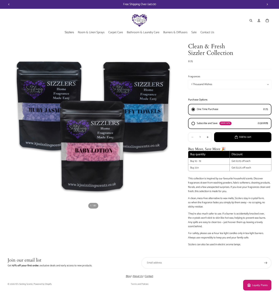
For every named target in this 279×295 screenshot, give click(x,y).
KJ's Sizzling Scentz (24, 284)
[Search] (251, 20)
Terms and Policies (139, 284)
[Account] (259, 20)
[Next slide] (267, 4)
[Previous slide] (9, 4)
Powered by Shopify (43, 284)
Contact (149, 276)
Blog (128, 276)
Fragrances (194, 76)
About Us (138, 276)
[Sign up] (266, 263)
